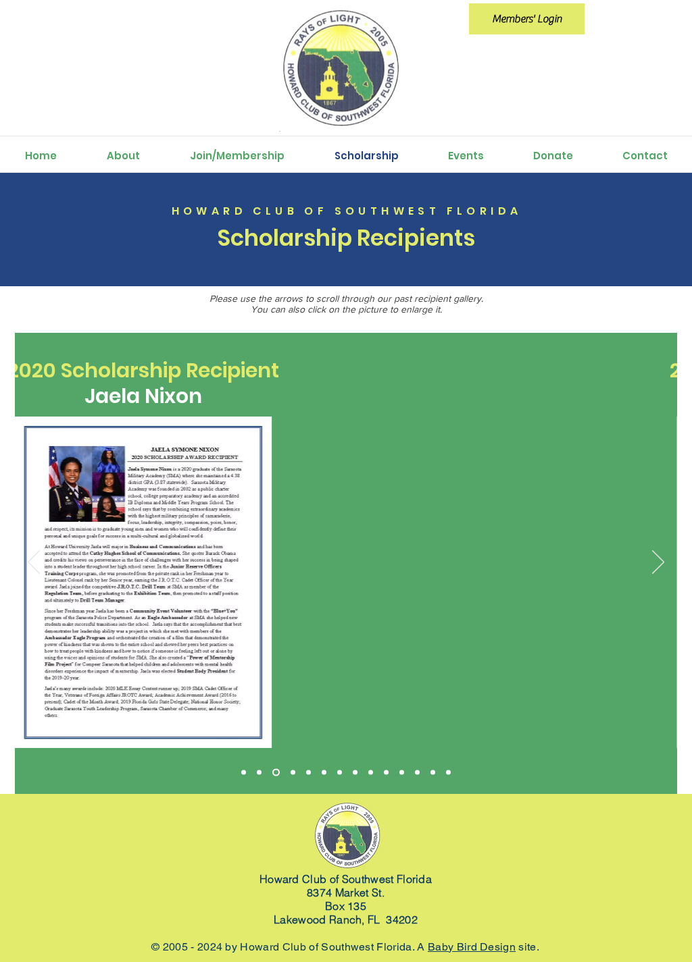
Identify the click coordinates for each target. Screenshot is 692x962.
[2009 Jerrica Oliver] (432, 772)
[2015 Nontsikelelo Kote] (370, 772)
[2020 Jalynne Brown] (243, 772)
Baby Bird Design (472, 946)
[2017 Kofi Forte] (355, 772)
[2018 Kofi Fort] (324, 772)
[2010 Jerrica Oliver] (417, 772)
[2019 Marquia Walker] (293, 772)
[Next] (658, 563)
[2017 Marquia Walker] (339, 772)
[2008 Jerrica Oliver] (448, 772)
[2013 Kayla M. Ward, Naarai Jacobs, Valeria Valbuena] (401, 772)
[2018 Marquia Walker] (308, 772)
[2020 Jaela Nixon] (259, 772)
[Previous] (34, 563)
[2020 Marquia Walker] (276, 772)
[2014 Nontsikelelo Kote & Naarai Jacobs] (386, 772)
